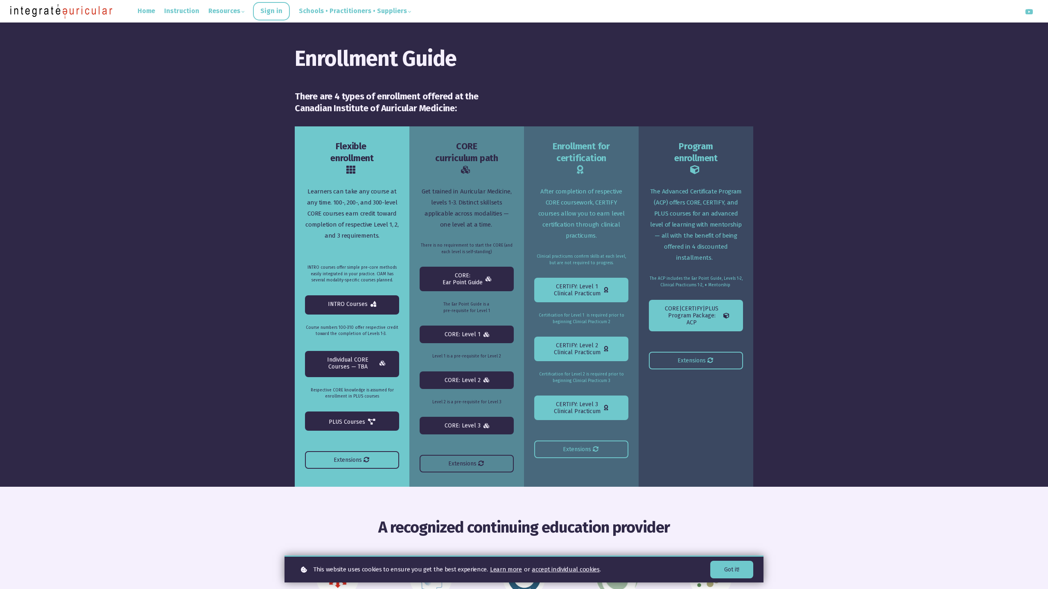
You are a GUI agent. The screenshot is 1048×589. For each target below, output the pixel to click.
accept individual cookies (566, 569)
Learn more (506, 569)
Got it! (731, 569)
